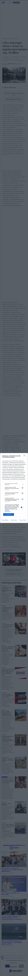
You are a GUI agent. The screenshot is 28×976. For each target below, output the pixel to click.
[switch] (22, 488)
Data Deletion (5, 520)
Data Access (14, 520)
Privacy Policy (22, 520)
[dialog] (14, 488)
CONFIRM (8, 514)
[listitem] (14, 484)
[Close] (24, 456)
